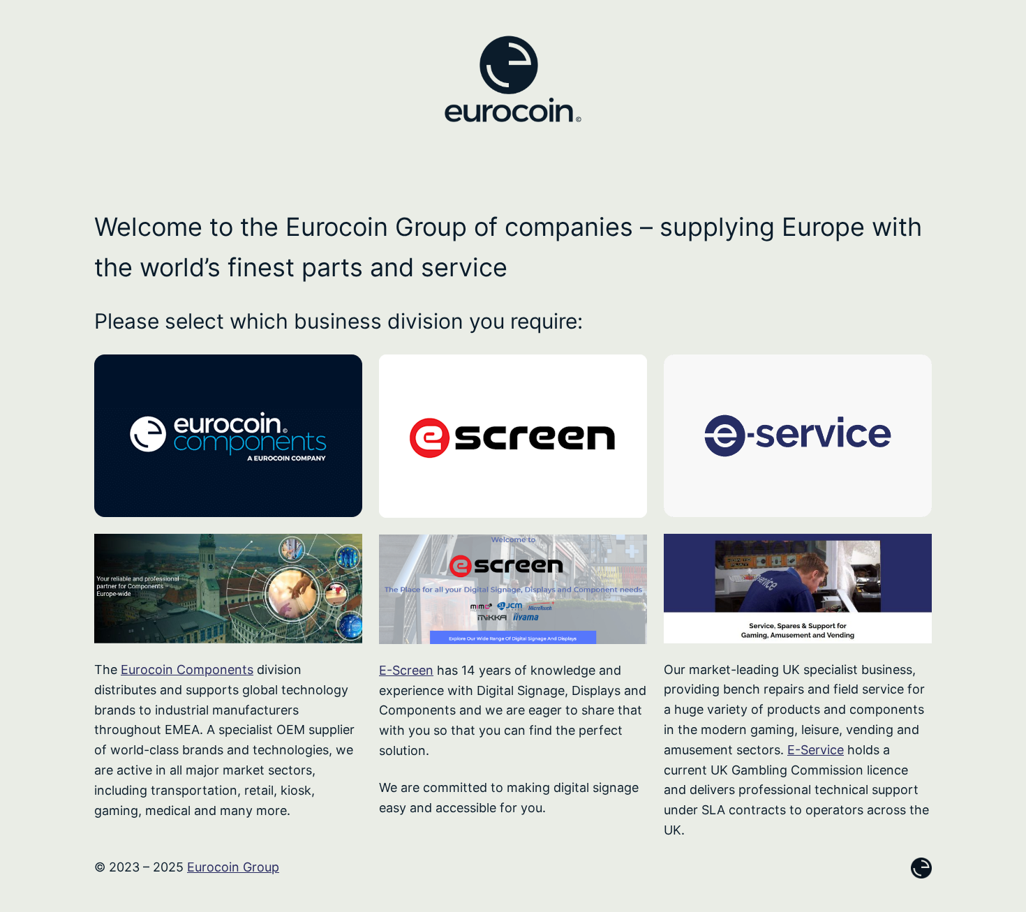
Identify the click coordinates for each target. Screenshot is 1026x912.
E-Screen (406, 670)
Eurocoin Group (233, 867)
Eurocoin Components (187, 669)
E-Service (815, 749)
